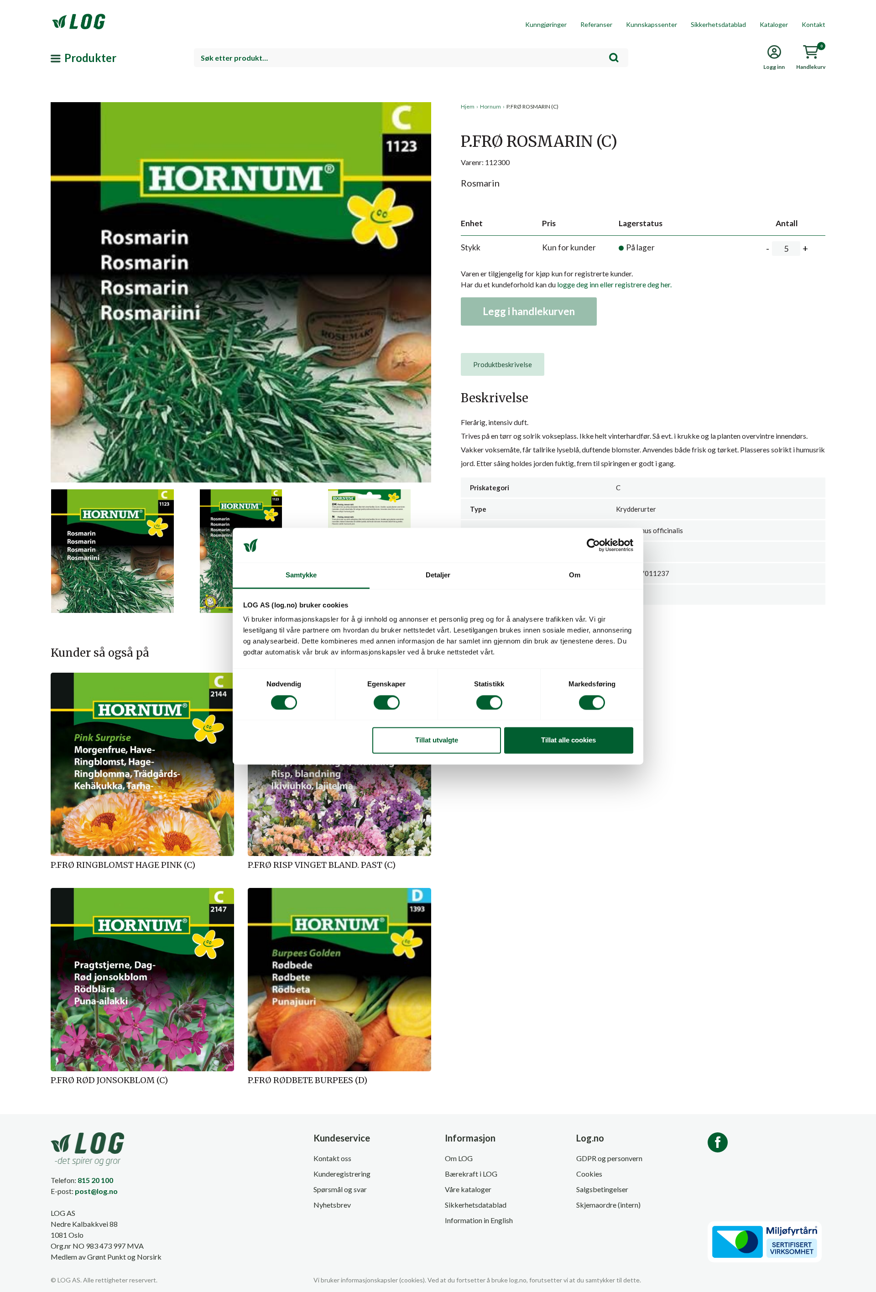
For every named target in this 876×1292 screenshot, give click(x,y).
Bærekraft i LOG (471, 1173)
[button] (241, 186)
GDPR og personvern (609, 1158)
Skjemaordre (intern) (608, 1204)
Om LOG (459, 1158)
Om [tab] (574, 575)
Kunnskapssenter (651, 24)
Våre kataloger (468, 1189)
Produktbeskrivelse (502, 364)
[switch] (387, 702)
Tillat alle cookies (568, 740)
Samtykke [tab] (301, 575)
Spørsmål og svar (340, 1189)
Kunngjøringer (546, 24)
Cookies (589, 1173)
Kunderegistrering (341, 1173)
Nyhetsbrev (332, 1204)
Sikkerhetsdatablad (718, 24)
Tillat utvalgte (436, 740)
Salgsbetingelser (602, 1189)
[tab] (502, 364)
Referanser (596, 24)
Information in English (479, 1220)
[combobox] (411, 57)
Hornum (490, 106)
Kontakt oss (332, 1158)
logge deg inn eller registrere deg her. (614, 284)
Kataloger (774, 24)
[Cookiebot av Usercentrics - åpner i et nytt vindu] (593, 545)
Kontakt (813, 24)
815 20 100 (95, 1180)
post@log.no (96, 1191)
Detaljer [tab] (438, 575)
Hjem (467, 106)
